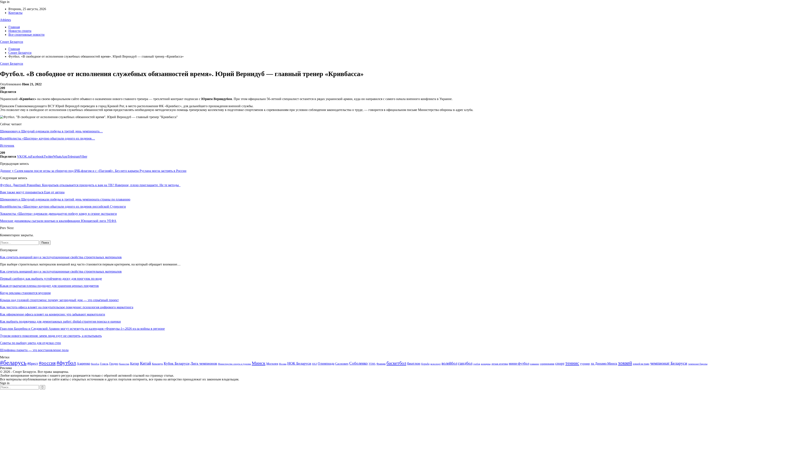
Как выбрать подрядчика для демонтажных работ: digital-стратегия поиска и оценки (60, 321)
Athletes (5, 20)
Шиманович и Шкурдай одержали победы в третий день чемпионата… (51, 131)
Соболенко (358, 363)
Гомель (104, 363)
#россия (47, 363)
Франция (381, 364)
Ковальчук (157, 364)
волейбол (449, 363)
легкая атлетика (499, 363)
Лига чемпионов (203, 363)
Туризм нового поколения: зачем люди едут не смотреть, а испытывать (51, 336)
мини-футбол (519, 364)
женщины (486, 364)
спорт (559, 363)
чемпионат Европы (697, 364)
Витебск (95, 364)
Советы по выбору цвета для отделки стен (30, 343)
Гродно (113, 363)
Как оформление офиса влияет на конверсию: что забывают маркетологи (52, 314)
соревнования (547, 363)
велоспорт (435, 364)
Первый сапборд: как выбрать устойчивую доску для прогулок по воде (51, 278)
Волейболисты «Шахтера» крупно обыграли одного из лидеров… (47, 138)
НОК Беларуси (299, 363)
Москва (282, 364)
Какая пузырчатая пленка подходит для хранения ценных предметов (49, 286)
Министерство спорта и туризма (234, 364)
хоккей (625, 363)
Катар (134, 364)
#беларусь (13, 362)
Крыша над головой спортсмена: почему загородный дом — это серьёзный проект (59, 300)
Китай (145, 363)
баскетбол (396, 363)
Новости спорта (19, 31)
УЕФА (372, 363)
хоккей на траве (641, 363)
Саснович (341, 363)
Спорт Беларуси (11, 42)
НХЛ (314, 364)
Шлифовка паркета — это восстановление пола (34, 350)
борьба (425, 363)
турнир (585, 363)
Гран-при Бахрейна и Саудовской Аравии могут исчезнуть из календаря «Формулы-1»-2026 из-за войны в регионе (82, 328)
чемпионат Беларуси (668, 363)
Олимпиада (326, 363)
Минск (258, 363)
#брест (32, 363)
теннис (572, 363)
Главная (14, 27)
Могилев (272, 363)
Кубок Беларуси (177, 363)
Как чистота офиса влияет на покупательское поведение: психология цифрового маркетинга (66, 307)
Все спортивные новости (26, 34)
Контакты (15, 13)
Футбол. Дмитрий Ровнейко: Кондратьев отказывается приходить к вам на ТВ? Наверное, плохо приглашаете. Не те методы (90, 185)
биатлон (413, 363)
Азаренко (83, 363)
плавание (534, 364)
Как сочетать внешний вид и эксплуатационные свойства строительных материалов (61, 257)
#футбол (66, 363)
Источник (7, 145)
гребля (476, 364)
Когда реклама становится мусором (25, 293)
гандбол (465, 363)
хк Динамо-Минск (604, 363)
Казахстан (124, 364)
